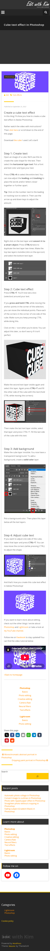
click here (13, 130)
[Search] (38, 776)
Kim (7, 95)
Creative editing (25, 699)
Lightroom (23, 627)
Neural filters (25, 706)
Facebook (21, 637)
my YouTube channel (13, 630)
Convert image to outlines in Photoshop (22, 798)
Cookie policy (7, 921)
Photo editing (25, 695)
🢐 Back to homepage (13, 674)
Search (4, 771)
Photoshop (9, 77)
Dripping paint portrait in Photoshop (29, 760)
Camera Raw (25, 702)
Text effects (17, 95)
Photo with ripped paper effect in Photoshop (24, 800)
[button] (7, 735)
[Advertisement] (25, 47)
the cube (18, 140)
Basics (25, 691)
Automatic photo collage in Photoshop (22, 795)
